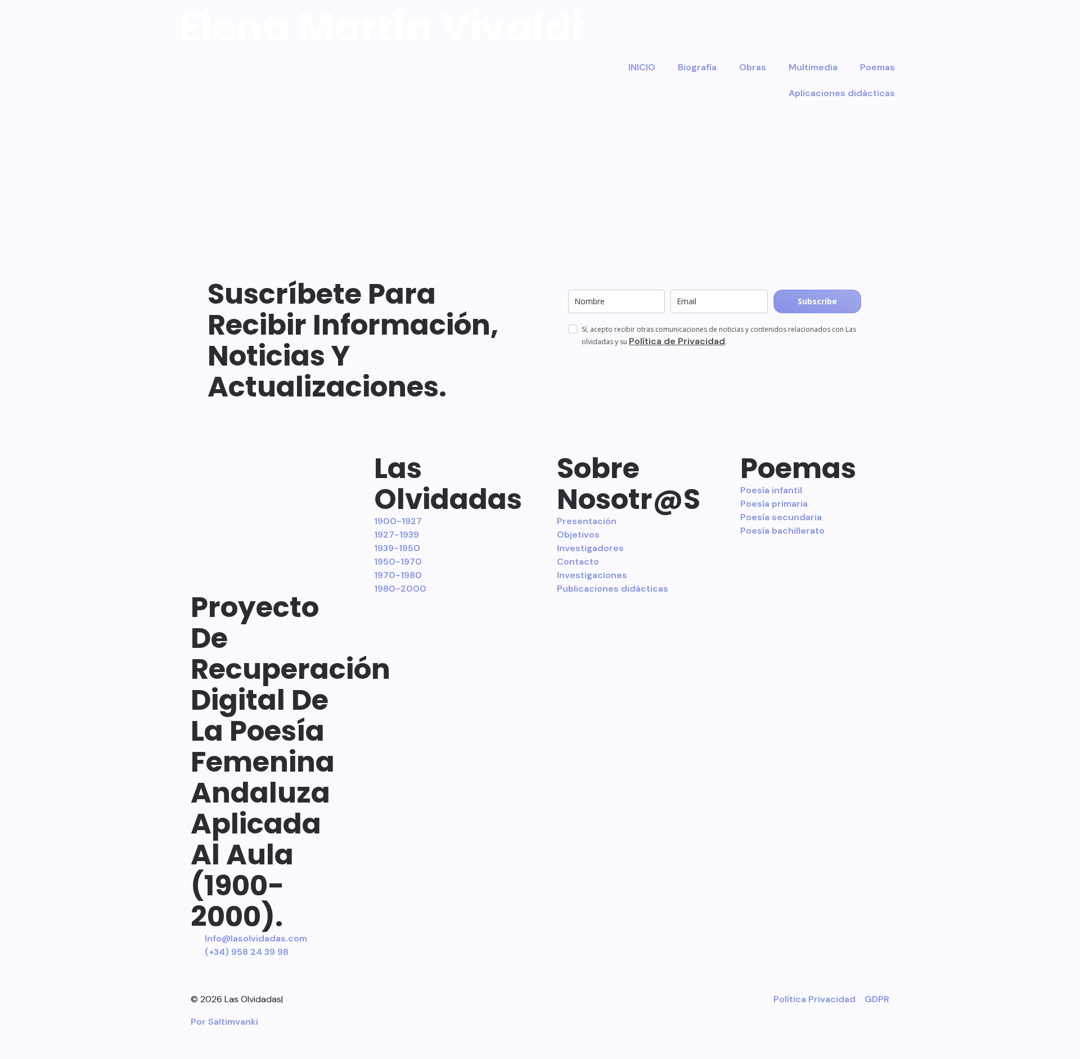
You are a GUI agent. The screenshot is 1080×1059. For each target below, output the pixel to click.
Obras (752, 67)
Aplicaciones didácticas (842, 93)
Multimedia (813, 67)
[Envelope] (544, 997)
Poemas (877, 67)
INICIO (641, 67)
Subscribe (817, 301)
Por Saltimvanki (224, 1022)
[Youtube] (486, 997)
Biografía (697, 67)
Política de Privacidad (677, 341)
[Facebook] (428, 997)
